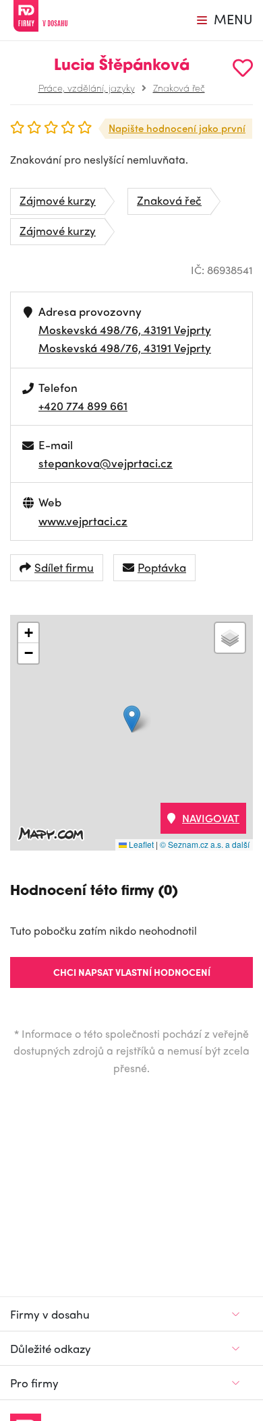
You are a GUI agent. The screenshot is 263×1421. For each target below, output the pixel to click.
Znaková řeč (179, 87)
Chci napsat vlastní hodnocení (131, 972)
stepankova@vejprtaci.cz (105, 463)
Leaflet (140, 844)
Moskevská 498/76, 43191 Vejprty (124, 329)
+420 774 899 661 (82, 405)
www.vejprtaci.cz (82, 521)
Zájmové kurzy (58, 200)
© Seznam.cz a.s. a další (205, 844)
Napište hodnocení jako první (177, 128)
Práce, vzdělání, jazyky (86, 87)
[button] (131, 719)
